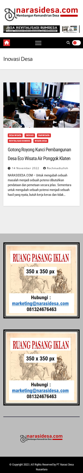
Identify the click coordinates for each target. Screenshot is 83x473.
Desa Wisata (15, 135)
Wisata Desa (41, 141)
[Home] (6, 42)
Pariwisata (44, 135)
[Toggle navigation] (38, 43)
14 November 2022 (26, 168)
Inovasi (30, 135)
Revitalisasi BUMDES (19, 141)
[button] (68, 43)
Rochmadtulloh (57, 168)
